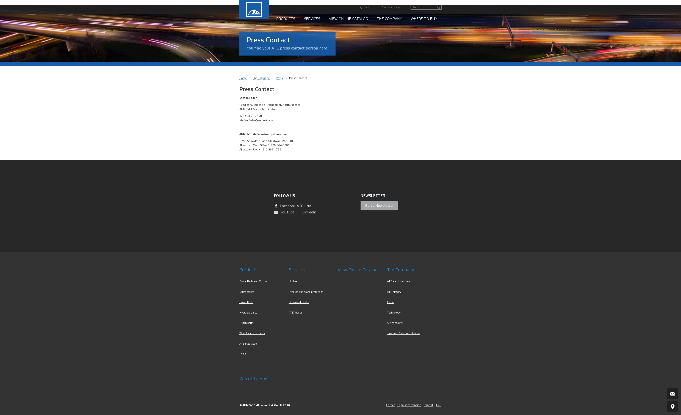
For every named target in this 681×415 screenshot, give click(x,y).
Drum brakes (246, 291)
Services (312, 19)
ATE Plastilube (248, 343)
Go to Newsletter (379, 206)
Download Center (299, 302)
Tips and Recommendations (403, 333)
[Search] (438, 7)
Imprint (428, 404)
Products (285, 19)
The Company (389, 19)
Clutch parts (246, 323)
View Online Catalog (348, 19)
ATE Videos (296, 312)
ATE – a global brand (399, 281)
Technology (394, 312)
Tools (242, 354)
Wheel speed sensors (252, 333)
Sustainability (395, 323)
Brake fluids (246, 302)
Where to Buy (424, 19)
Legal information (409, 404)
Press (279, 78)
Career (390, 404)
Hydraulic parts (248, 312)
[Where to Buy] (672, 406)
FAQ (439, 404)
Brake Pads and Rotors (253, 281)
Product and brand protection (306, 291)
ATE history (394, 291)
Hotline (293, 281)
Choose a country (391, 7)
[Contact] (672, 393)
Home (243, 78)
